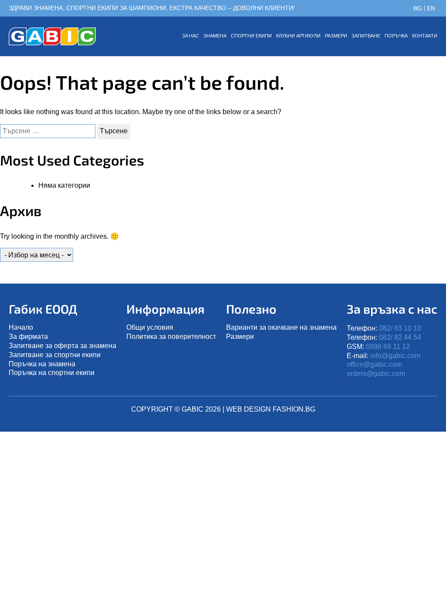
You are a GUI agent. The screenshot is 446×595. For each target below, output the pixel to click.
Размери (336, 35)
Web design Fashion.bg (270, 409)
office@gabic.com (374, 364)
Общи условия (149, 327)
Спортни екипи (251, 35)
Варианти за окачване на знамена (281, 327)
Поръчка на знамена (42, 364)
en (431, 8)
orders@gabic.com (376, 373)
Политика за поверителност (171, 336)
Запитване (365, 35)
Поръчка (396, 35)
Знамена (214, 35)
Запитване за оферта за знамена (62, 345)
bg (417, 8)
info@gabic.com (395, 355)
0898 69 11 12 (388, 346)
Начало (21, 327)
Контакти (424, 35)
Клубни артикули (298, 35)
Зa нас (190, 35)
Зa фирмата (28, 336)
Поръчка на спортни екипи (52, 372)
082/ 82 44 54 (400, 337)
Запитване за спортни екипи (55, 354)
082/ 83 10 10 (400, 328)
